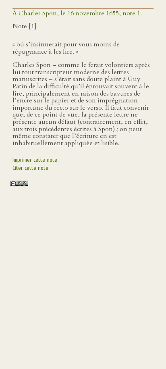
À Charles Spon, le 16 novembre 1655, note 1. (77, 13)
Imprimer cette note (34, 159)
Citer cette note (30, 168)
